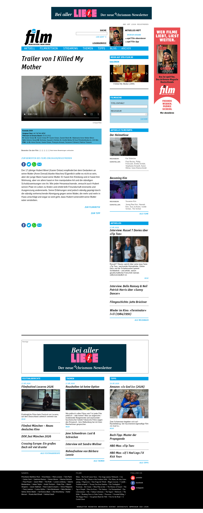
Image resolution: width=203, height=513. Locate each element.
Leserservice (99, 43)
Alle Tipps (143, 463)
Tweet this (29, 164)
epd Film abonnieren (136, 38)
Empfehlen (39, 164)
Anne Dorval (36, 142)
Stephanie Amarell (133, 166)
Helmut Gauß (49, 494)
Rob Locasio (57, 477)
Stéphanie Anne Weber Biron (83, 138)
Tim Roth (48, 482)
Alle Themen (99, 461)
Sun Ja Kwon (135, 207)
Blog (113, 48)
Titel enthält (117, 103)
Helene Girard (31, 140)
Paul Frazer (27, 482)
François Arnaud (58, 142)
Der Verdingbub (114, 484)
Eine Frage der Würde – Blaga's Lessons (105, 482)
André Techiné (49, 484)
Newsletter (82, 507)
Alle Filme (143, 214)
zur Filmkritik (92, 207)
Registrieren (142, 24)
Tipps (101, 48)
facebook (139, 483)
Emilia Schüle (139, 164)
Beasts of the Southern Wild (98, 479)
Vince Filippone (66, 487)
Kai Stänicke (131, 158)
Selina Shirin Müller (28, 492)
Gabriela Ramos (40, 479)
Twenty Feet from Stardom (98, 484)
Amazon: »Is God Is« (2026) (127, 386)
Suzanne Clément (72, 142)
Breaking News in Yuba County (92, 494)
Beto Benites (66, 489)
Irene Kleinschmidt (139, 168)
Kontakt (112, 507)
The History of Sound (114, 487)
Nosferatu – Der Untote (83, 487)
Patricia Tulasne (86, 142)
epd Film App (133, 42)
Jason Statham (35, 487)
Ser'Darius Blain (44, 492)
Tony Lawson (28, 489)
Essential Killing (119, 494)
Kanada (25, 131)
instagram (139, 488)
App (128, 24)
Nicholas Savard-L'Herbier (50, 140)
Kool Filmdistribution (82, 140)
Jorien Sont (27, 479)
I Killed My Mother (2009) (124, 84)
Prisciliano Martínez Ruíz (30, 477)
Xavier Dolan (29, 138)
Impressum (133, 507)
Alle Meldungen (141, 320)
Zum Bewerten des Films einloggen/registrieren (46, 158)
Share (34, 164)
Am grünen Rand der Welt (98, 497)
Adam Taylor (37, 484)
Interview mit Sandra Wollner (84, 444)
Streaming (70, 48)
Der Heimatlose (119, 135)
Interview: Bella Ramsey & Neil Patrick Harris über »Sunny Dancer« (128, 290)
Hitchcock (118, 492)
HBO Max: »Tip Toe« (122, 445)
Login (133, 24)
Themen (88, 48)
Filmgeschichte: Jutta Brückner (128, 302)
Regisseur (116, 111)
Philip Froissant (133, 163)
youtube (139, 478)
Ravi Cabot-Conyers (51, 487)
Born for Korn (92, 489)
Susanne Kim (131, 201)
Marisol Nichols (66, 479)
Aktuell (29, 48)
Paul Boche (130, 162)
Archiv (126, 48)
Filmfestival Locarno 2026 (37, 386)
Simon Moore (53, 479)
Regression (86, 482)
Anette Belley (67, 140)
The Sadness (103, 489)
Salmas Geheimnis (97, 492)
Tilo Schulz (136, 209)
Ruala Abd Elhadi (35, 494)
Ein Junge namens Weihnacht (108, 477)
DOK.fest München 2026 (36, 436)
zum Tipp (95, 213)
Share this (23, 164)
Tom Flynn (68, 477)
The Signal (109, 492)
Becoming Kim (118, 178)
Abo (124, 24)
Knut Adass (46, 477)
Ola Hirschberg (58, 492)
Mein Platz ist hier (99, 487)
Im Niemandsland (115, 489)
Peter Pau (60, 484)
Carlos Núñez (40, 489)
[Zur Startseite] (38, 44)
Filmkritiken (49, 48)
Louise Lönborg (60, 482)
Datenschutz (122, 507)
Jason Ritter (38, 482)
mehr (146, 278)
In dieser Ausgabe (134, 35)
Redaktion (92, 507)
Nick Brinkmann (53, 489)
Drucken (44, 164)
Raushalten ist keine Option (82, 386)
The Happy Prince (82, 497)
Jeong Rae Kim (132, 204)
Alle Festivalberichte (50, 453)
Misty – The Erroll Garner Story (86, 477)
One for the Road (114, 497)
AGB (141, 507)
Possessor (108, 494)
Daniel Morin (65, 138)
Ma (88, 492)
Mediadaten (103, 507)
